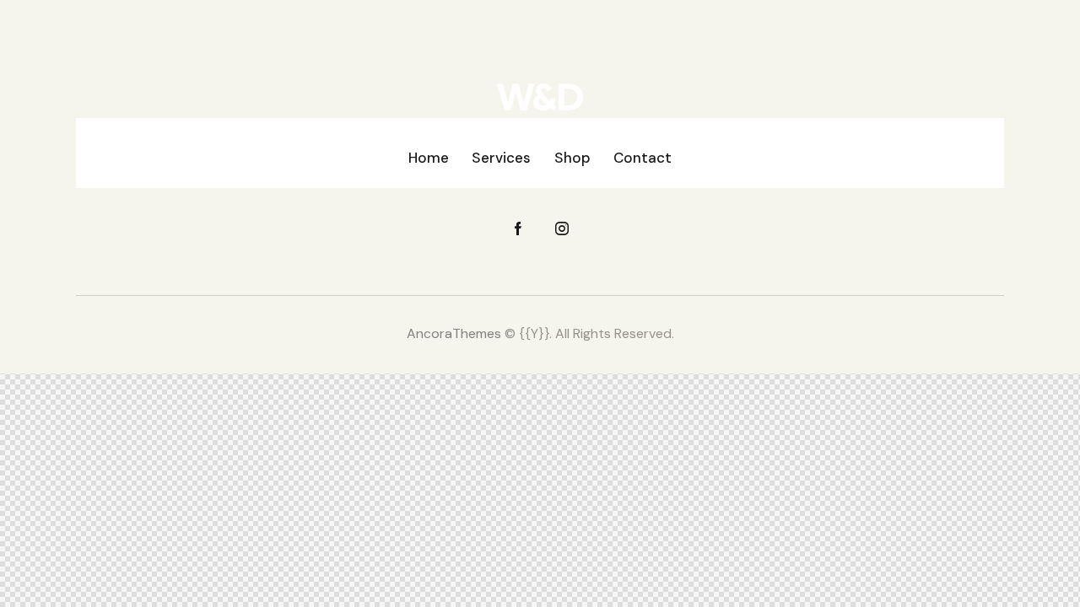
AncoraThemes (454, 333)
